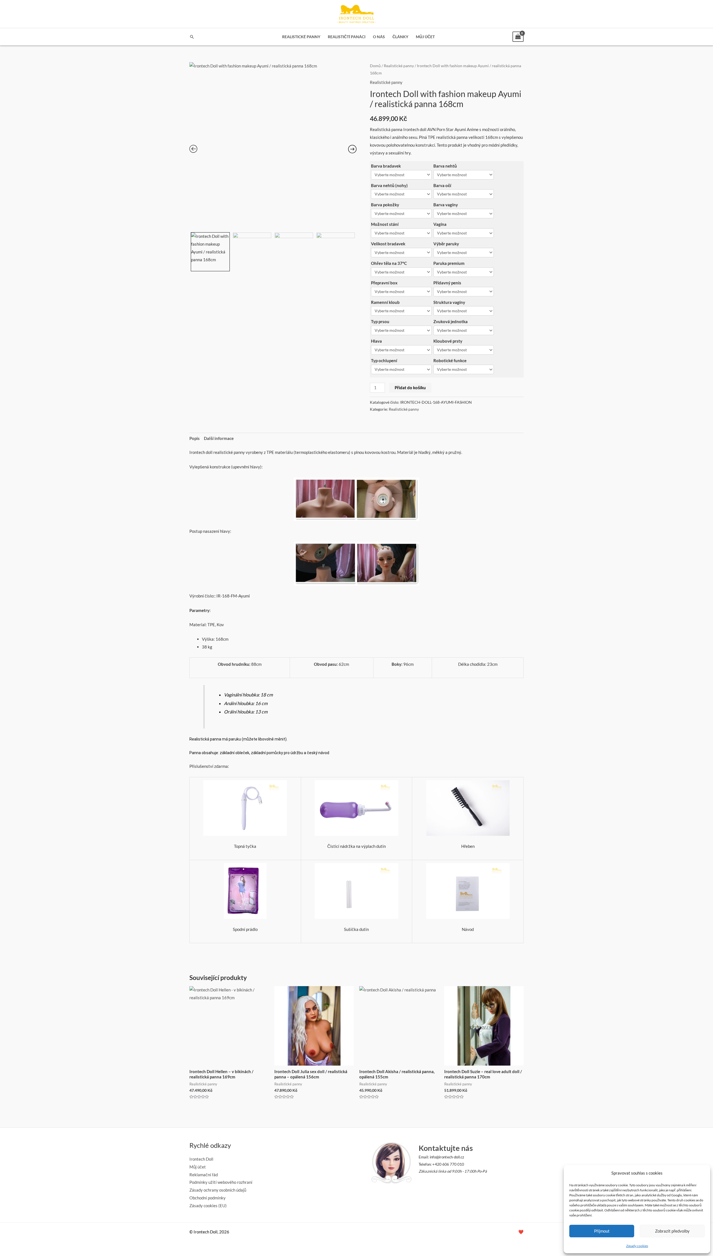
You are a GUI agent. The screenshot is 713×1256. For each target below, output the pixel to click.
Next (355, 250)
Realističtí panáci (346, 37)
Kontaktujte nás (446, 1148)
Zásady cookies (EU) (208, 1205)
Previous (190, 250)
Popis (194, 438)
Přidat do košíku (410, 387)
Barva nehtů (445, 165)
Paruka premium (449, 263)
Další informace (219, 438)
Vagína (439, 224)
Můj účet (425, 37)
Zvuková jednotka (450, 321)
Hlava (376, 340)
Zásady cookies (637, 1246)
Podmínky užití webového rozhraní (220, 1182)
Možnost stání (385, 224)
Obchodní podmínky (207, 1197)
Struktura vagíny (449, 302)
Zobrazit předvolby (672, 1230)
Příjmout (602, 1230)
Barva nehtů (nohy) (389, 185)
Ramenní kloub (385, 302)
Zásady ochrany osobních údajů (217, 1189)
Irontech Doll (201, 1158)
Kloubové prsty (447, 340)
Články (400, 37)
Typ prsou (380, 321)
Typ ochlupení (384, 360)
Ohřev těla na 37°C (389, 263)
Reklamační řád (203, 1174)
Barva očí (442, 185)
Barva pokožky (385, 204)
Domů (375, 65)
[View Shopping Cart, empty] (518, 37)
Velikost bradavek (388, 243)
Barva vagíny (445, 204)
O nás (379, 37)
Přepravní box (384, 282)
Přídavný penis (447, 282)
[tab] (194, 439)
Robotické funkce (450, 360)
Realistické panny (301, 37)
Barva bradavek (386, 165)
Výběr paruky (446, 243)
